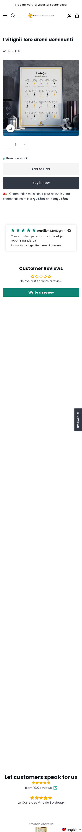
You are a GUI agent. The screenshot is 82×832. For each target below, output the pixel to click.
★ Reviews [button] (78, 420)
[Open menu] (4, 15)
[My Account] (67, 15)
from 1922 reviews (38, 788)
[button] (41, 238)
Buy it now (41, 182)
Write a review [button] (41, 292)
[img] (41, 782)
